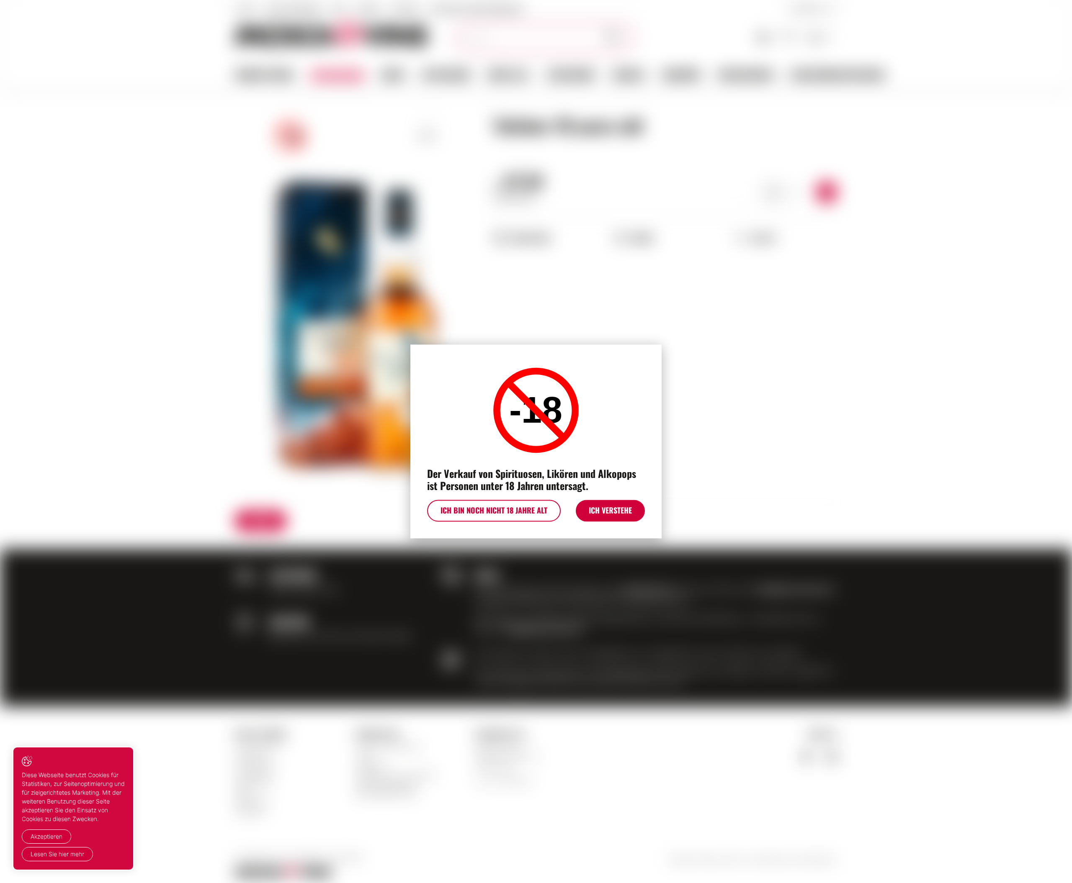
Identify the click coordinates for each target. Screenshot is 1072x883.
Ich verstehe (610, 510)
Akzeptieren (46, 836)
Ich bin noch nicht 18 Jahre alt (494, 510)
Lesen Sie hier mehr (57, 853)
